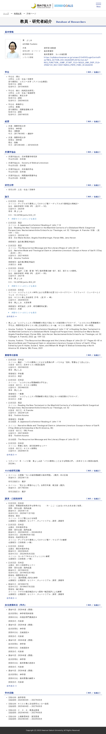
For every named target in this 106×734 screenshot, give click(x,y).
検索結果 (18, 14)
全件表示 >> (12, 316)
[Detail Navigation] (98, 5)
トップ (6, 14)
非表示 (96, 72)
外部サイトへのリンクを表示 (24, 219)
